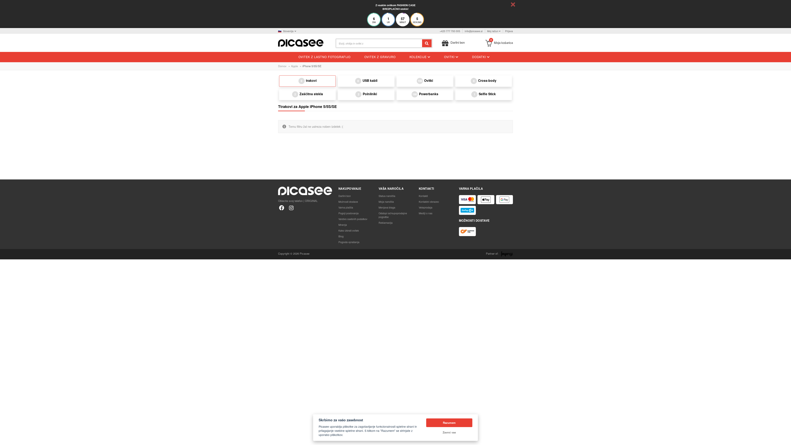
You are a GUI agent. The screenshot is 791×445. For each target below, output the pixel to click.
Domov (282, 66)
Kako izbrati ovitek (348, 230)
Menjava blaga (387, 207)
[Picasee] (300, 42)
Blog (341, 236)
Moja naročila (386, 201)
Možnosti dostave (348, 201)
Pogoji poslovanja (348, 213)
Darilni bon (344, 196)
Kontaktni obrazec (429, 201)
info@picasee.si (474, 31)
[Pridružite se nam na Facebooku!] (281, 207)
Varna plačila (345, 207)
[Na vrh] (5, 439)
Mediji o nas (425, 213)
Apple (294, 66)
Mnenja (342, 224)
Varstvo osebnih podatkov (352, 219)
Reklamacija (386, 222)
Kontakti (423, 196)
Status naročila (387, 196)
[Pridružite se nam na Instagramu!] (291, 207)
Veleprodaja (425, 207)
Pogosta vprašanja (348, 242)
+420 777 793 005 (450, 31)
